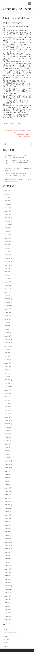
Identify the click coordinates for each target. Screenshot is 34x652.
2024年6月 (7, 278)
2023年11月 (8, 302)
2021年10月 (8, 386)
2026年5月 (7, 201)
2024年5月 (7, 282)
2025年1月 (7, 255)
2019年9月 (7, 471)
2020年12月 (8, 420)
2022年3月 (7, 370)
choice (6, 629)
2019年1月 (7, 498)
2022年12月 (8, 339)
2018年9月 (7, 511)
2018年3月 (7, 532)
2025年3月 (7, 248)
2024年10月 (8, 265)
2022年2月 (7, 373)
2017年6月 (7, 562)
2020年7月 (7, 437)
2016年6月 (7, 603)
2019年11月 (8, 464)
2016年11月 (8, 586)
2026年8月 (7, 191)
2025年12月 (8, 218)
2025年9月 (7, 228)
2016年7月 (7, 599)
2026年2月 (7, 211)
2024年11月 (8, 261)
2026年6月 (7, 197)
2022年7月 (7, 356)
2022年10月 (8, 346)
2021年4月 (7, 407)
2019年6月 (7, 481)
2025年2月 (7, 251)
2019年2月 (7, 495)
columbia (24, 23)
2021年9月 (7, 390)
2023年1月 (7, 336)
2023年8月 (7, 312)
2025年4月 (7, 245)
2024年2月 (7, 292)
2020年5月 (7, 444)
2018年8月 (7, 515)
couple (6, 636)
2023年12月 (8, 299)
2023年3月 (7, 329)
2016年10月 (8, 589)
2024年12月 (8, 258)
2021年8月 (7, 393)
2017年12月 (8, 542)
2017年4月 (7, 569)
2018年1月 (7, 538)
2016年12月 (8, 582)
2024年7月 (7, 275)
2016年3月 (7, 613)
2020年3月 (7, 451)
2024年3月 (7, 288)
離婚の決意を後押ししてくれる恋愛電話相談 (24, 137)
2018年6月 (7, 522)
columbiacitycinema (10, 632)
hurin (11, 123)
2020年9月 (7, 430)
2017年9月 (7, 552)
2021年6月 (7, 400)
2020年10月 (8, 427)
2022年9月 (7, 349)
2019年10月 (8, 467)
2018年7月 (7, 518)
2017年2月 (7, 576)
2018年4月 (7, 528)
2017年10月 (8, 549)
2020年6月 (7, 440)
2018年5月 (7, 525)
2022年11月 (8, 343)
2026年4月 (7, 204)
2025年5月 (7, 241)
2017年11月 (8, 545)
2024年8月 (7, 272)
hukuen (6, 639)
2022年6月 (7, 359)
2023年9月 (7, 309)
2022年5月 (7, 363)
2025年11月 (8, 221)
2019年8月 (7, 474)
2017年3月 (7, 572)
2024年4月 (7, 285)
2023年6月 (7, 319)
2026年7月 (7, 194)
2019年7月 (7, 478)
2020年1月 (7, 457)
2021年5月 (7, 403)
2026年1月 (7, 214)
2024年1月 (7, 295)
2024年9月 (7, 268)
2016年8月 (7, 596)
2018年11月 (8, 505)
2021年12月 (8, 380)
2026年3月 (7, 207)
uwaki (6, 646)
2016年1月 (7, 619)
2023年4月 (7, 326)
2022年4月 (7, 366)
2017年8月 (7, 555)
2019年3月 (7, 491)
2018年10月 (8, 508)
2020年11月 (8, 424)
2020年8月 (7, 434)
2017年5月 (7, 565)
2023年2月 (7, 332)
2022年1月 (7, 376)
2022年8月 (7, 353)
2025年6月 (7, 238)
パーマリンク (17, 123)
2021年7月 (7, 397)
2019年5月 (7, 484)
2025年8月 (7, 231)
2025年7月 (7, 234)
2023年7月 (7, 316)
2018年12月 (8, 501)
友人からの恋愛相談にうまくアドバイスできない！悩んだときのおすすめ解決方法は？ (17, 163)
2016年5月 (7, 606)
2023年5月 (7, 322)
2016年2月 (7, 616)
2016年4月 (7, 609)
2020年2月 (7, 454)
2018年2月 (7, 535)
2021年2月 (7, 413)
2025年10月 (8, 224)
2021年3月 (7, 410)
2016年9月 (7, 592)
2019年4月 (7, 488)
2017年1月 (7, 579)
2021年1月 (7, 417)
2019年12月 (8, 461)
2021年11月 (8, 383)
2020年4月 (7, 447)
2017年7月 (7, 559)
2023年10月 (8, 305)
